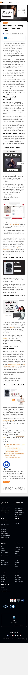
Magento (3, 550)
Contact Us (3, 579)
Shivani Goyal (7, 33)
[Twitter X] (10, 635)
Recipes (3, 560)
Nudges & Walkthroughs (20, 512)
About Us (3, 575)
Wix (2, 546)
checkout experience (14, 224)
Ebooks (16, 560)
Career (2, 581)
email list (12, 327)
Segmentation (4, 508)
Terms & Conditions (19, 581)
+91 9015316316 (14, 622)
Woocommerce (4, 552)
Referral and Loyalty (5, 537)
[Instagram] (18, 635)
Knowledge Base (18, 575)
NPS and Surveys (18, 514)
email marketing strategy (8, 420)
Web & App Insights (19, 508)
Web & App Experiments (20, 510)
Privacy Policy (17, 579)
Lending (16, 553)
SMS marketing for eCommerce (12, 457)
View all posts (6, 481)
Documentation (18, 577)
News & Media (4, 577)
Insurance (17, 551)
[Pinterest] (20, 635)
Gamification (17, 516)
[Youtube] (13, 635)
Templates (17, 566)
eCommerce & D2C (19, 547)
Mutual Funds (17, 549)
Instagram (5, 338)
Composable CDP (5, 512)
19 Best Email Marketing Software (13, 448)
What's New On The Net (6, 591)
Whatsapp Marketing (5, 535)
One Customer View (5, 506)
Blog (16, 564)
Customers (17, 562)
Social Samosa (4, 589)
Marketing (5, 22)
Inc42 (2, 587)
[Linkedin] (15, 635)
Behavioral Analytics (5, 510)
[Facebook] (7, 635)
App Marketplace (4, 564)
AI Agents (17, 523)
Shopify (2, 548)
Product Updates (4, 562)
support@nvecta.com (19, 625)
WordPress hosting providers (14, 364)
